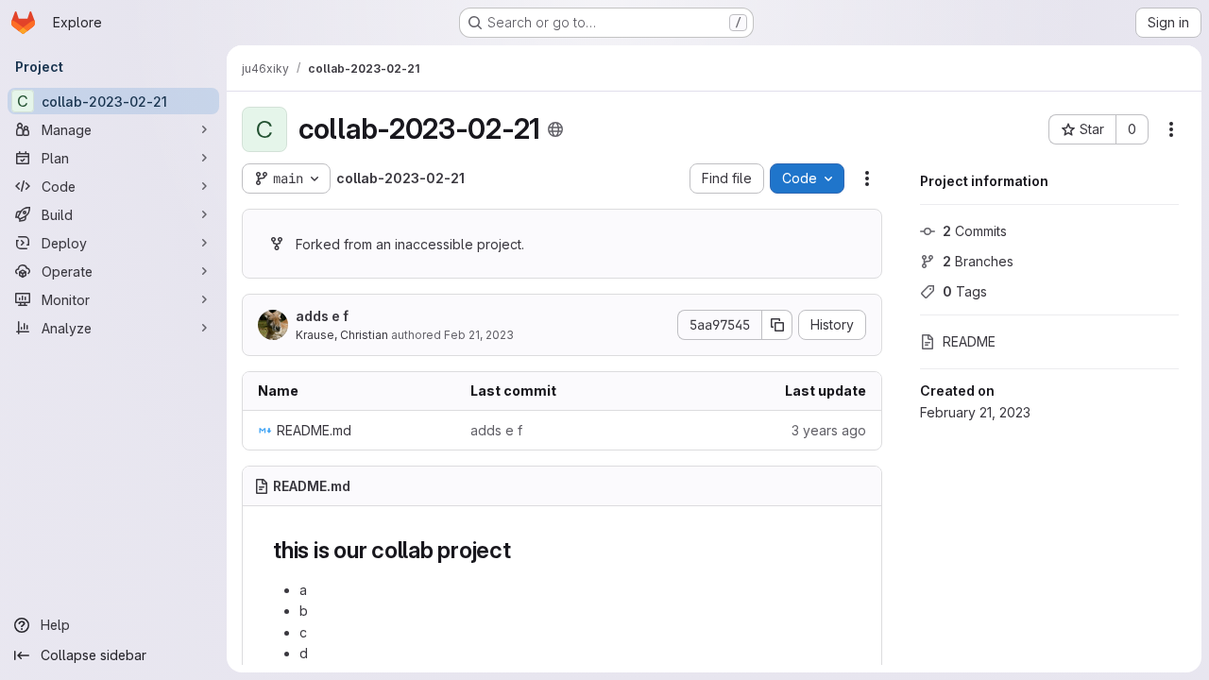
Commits (975, 231)
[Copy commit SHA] (777, 325)
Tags (965, 291)
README (969, 341)
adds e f (322, 316)
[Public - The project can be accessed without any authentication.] (555, 129)
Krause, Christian (342, 335)
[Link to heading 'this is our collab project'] (523, 550)
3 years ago (829, 430)
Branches (978, 261)
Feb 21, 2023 (479, 335)
